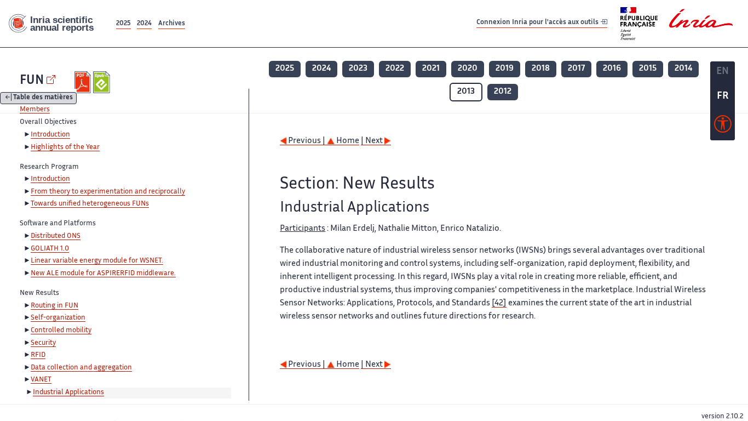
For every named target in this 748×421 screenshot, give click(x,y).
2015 (648, 68)
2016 (612, 68)
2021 (431, 68)
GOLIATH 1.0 (50, 249)
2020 (467, 68)
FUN (32, 81)
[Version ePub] (102, 82)
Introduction (50, 135)
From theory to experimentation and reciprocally (108, 192)
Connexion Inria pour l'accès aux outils (538, 23)
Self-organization (58, 318)
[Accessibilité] (723, 126)
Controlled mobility (61, 330)
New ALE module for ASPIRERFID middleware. (103, 273)
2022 (394, 68)
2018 (541, 68)
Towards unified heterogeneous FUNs (90, 204)
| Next (372, 141)
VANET (41, 380)
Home (347, 141)
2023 (358, 68)
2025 (123, 24)
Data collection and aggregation (81, 368)
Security (43, 343)
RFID (38, 355)
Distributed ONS (55, 236)
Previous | (306, 141)
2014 (683, 68)
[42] (499, 303)
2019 (505, 68)
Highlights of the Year (65, 147)
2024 (144, 24)
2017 (576, 68)
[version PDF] (84, 82)
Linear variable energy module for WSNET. (97, 261)
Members (35, 109)
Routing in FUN (54, 306)
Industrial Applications (68, 392)
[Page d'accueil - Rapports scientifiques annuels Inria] (57, 24)
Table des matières (43, 98)
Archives (171, 24)
